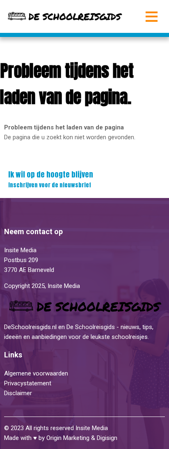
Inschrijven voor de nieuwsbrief (50, 179)
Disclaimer (18, 393)
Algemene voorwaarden (36, 373)
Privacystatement (28, 383)
